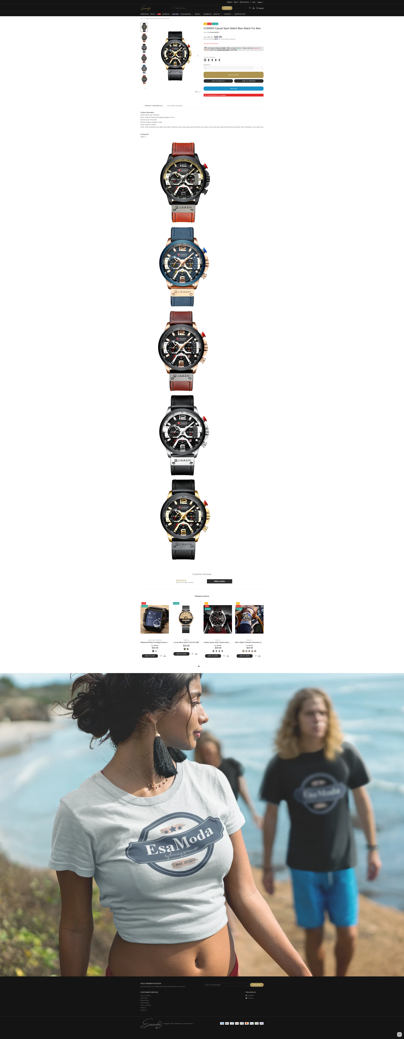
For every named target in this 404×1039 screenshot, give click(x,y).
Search (227, 8)
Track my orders (145, 995)
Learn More (233, 50)
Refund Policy (144, 1000)
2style (206, 651)
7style (219, 654)
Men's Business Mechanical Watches (155, 642)
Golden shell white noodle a (192, 651)
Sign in (236, 2)
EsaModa (145, 7)
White (156, 651)
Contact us (143, 1010)
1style (209, 651)
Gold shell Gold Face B (189, 651)
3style (224, 651)
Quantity (207, 65)
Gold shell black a (186, 651)
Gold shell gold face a (177, 651)
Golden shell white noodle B (195, 651)
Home (141, 18)
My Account (144, 998)
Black (208, 60)
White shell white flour (180, 651)
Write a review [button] (219, 581)
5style (216, 654)
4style (215, 651)
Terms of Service (145, 1005)
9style (227, 651)
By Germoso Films (187, 1023)
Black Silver (212, 60)
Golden (150, 651)
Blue (219, 60)
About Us (143, 1007)
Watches (154, 640)
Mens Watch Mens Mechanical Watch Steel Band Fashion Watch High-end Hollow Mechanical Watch (186, 642)
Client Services (244, 2)
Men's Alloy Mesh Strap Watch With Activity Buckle (218, 642)
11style (230, 651)
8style (221, 651)
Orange (205, 60)
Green (248, 651)
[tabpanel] (154, 631)
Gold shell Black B (183, 651)
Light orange (216, 60)
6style (218, 651)
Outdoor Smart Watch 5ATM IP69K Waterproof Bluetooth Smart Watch (249, 642)
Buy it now (233, 88)
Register (229, 2)
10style (212, 651)
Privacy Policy (144, 1003)
